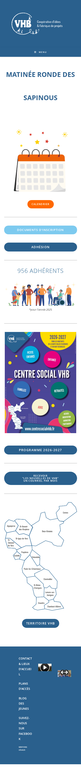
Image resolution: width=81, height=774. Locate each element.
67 (40, 450)
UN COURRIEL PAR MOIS (40, 478)
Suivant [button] (66, 673)
